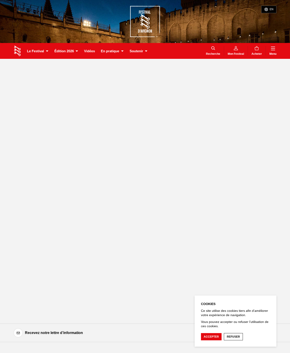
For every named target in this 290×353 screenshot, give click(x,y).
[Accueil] (17, 50)
